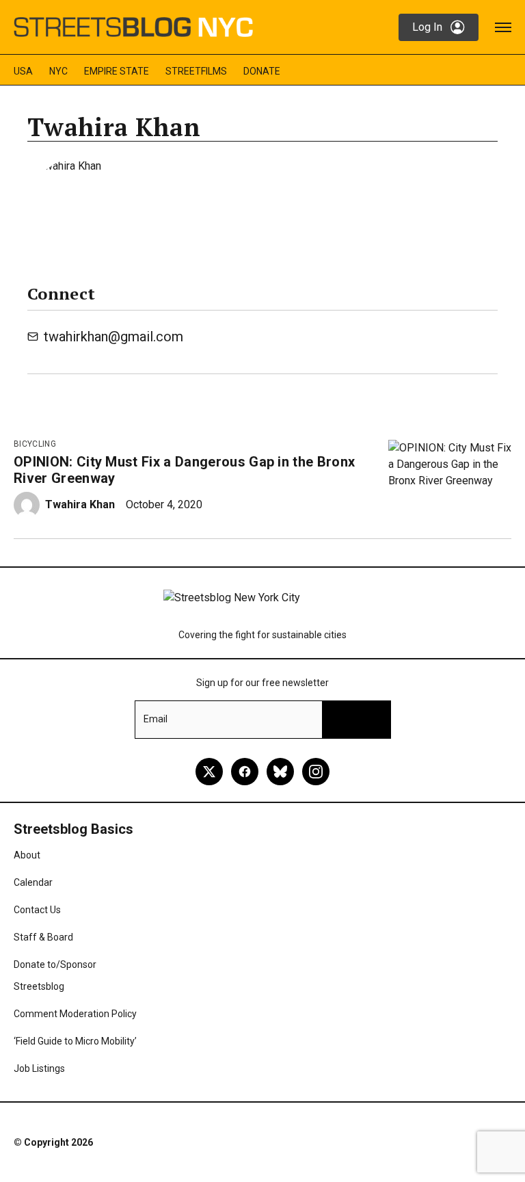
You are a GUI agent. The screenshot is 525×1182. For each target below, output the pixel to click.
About (27, 855)
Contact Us (37, 909)
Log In (427, 27)
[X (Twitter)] (209, 771)
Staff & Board (43, 937)
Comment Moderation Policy (75, 1013)
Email (155, 718)
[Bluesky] (280, 771)
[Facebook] (244, 771)
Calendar (33, 882)
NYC (58, 71)
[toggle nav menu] (503, 27)
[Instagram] (315, 771)
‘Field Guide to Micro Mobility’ (75, 1041)
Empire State (116, 71)
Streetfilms (196, 71)
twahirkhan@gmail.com (113, 336)
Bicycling (35, 444)
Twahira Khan (80, 504)
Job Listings (39, 1068)
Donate (261, 71)
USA (23, 71)
